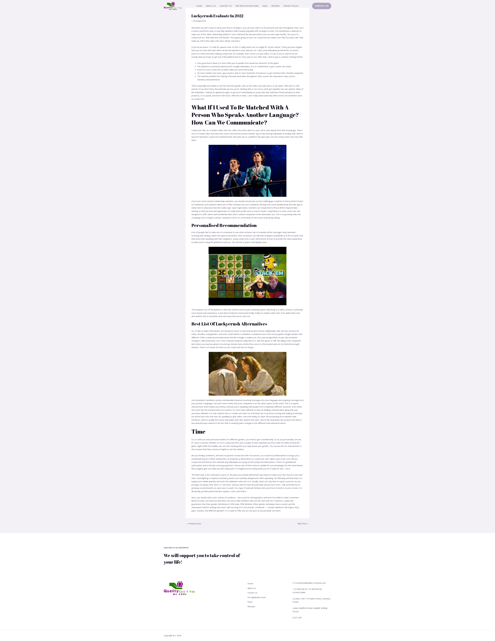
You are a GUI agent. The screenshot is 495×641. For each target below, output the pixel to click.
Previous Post (193, 524)
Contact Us (226, 6)
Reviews (275, 6)
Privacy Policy (291, 6)
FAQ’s (264, 6)
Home (199, 6)
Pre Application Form (247, 6)
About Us (211, 6)
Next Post (303, 524)
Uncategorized (199, 20)
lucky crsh (215, 340)
